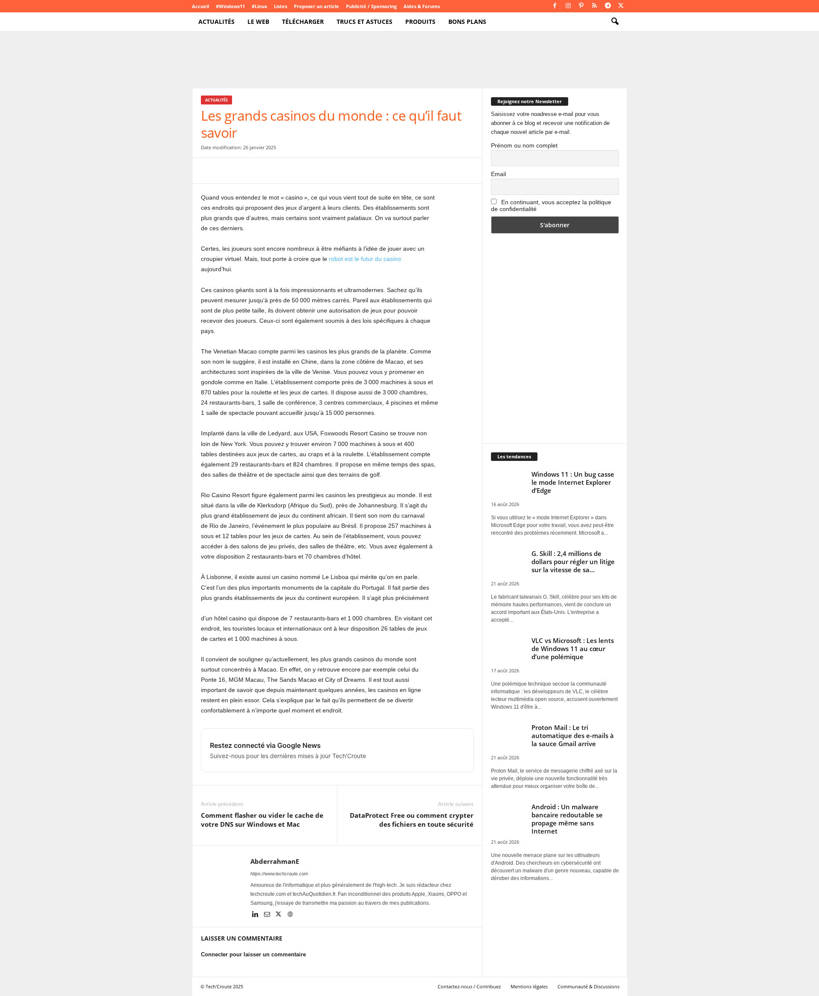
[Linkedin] (256, 915)
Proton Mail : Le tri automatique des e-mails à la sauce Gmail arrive (572, 735)
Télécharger (303, 21)
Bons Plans (467, 21)
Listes (280, 6)
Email (498, 174)
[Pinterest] (581, 6)
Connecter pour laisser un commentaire (253, 954)
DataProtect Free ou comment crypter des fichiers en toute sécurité (411, 819)
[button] (614, 21)
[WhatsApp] (268, 170)
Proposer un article (316, 6)
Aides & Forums (422, 6)
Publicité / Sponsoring (371, 6)
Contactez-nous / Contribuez (469, 986)
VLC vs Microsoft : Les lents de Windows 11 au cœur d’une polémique (572, 648)
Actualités (216, 21)
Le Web (258, 21)
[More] (347, 170)
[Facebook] (555, 6)
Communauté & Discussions (588, 986)
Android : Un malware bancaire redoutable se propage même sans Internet (567, 818)
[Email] (287, 170)
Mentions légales (529, 986)
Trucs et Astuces (364, 21)
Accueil (200, 6)
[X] (621, 6)
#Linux (259, 6)
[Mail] (267, 915)
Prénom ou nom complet (524, 145)
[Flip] (327, 170)
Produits (420, 21)
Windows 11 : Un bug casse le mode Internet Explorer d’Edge (572, 482)
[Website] (290, 915)
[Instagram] (568, 6)
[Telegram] (608, 6)
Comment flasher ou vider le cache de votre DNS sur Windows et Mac (262, 819)
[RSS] (595, 6)
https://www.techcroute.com (279, 873)
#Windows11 (230, 6)
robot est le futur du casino (365, 258)
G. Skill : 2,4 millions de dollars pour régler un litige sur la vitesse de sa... (573, 561)
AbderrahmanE (274, 861)
